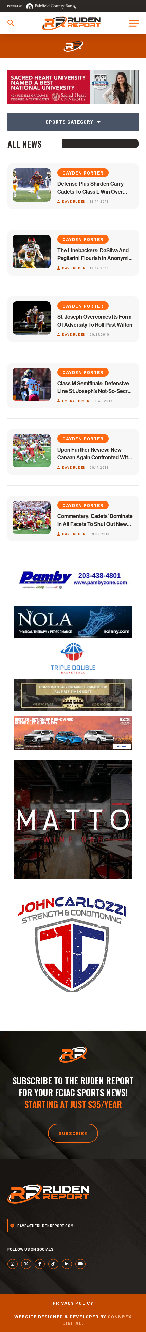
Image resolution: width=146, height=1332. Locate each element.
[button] (10, 23)
